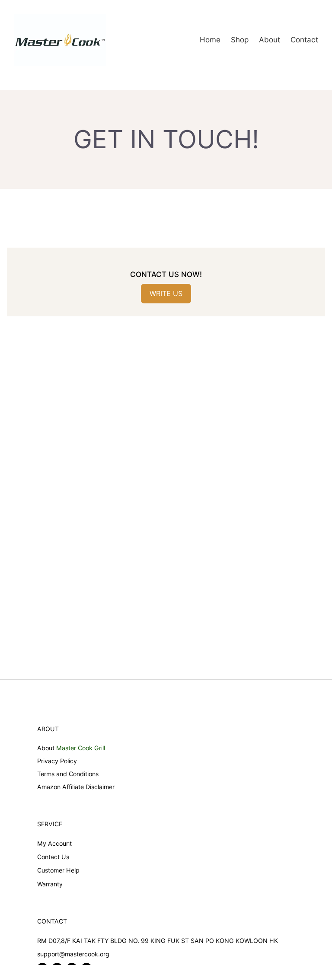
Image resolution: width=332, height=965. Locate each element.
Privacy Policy (57, 760)
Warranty (50, 884)
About (45, 748)
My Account (54, 843)
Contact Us (53, 856)
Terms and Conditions (68, 773)
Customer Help (58, 870)
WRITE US (166, 293)
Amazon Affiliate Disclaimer (76, 786)
